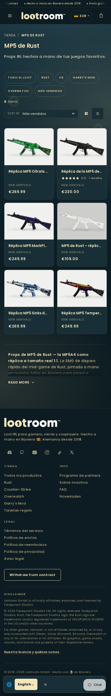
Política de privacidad (24, 551)
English (24, 684)
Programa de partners (80, 475)
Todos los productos (23, 475)
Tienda (9, 35)
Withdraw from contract (33, 574)
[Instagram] (47, 452)
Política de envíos (20, 537)
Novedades (70, 496)
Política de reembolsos (25, 544)
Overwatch (18, 91)
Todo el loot (20, 77)
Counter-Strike (17, 489)
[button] (101, 15)
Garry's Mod (84, 77)
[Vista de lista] (97, 113)
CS (61, 77)
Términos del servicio (23, 530)
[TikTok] (59, 452)
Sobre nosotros (74, 482)
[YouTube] (34, 452)
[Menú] (9, 15)
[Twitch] (22, 452)
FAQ (63, 489)
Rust (45, 77)
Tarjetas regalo (18, 510)
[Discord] (9, 452)
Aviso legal (14, 558)
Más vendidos (50, 91)
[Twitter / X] (71, 452)
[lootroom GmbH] (43, 15)
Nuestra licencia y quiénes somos (31, 652)
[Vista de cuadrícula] (86, 113)
